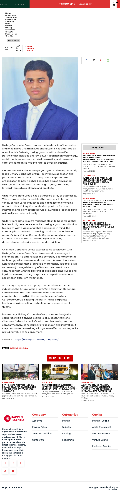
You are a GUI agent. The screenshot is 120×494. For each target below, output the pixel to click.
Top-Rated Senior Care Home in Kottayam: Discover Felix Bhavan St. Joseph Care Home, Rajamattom (99, 203)
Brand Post (10, 15)
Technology (89, 176)
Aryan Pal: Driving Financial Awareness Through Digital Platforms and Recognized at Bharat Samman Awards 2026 (96, 388)
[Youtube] (13, 471)
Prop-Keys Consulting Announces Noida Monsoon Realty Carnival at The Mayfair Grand (98, 226)
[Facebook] (86, 60)
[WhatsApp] (108, 60)
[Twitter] (93, 60)
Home (8, 13)
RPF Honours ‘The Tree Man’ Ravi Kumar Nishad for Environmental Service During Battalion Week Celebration (99, 158)
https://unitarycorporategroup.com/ (36, 339)
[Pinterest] (101, 60)
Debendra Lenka (19, 348)
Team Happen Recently (32, 48)
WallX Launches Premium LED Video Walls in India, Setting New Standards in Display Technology (97, 181)
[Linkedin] (21, 463)
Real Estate (89, 221)
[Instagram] (13, 463)
